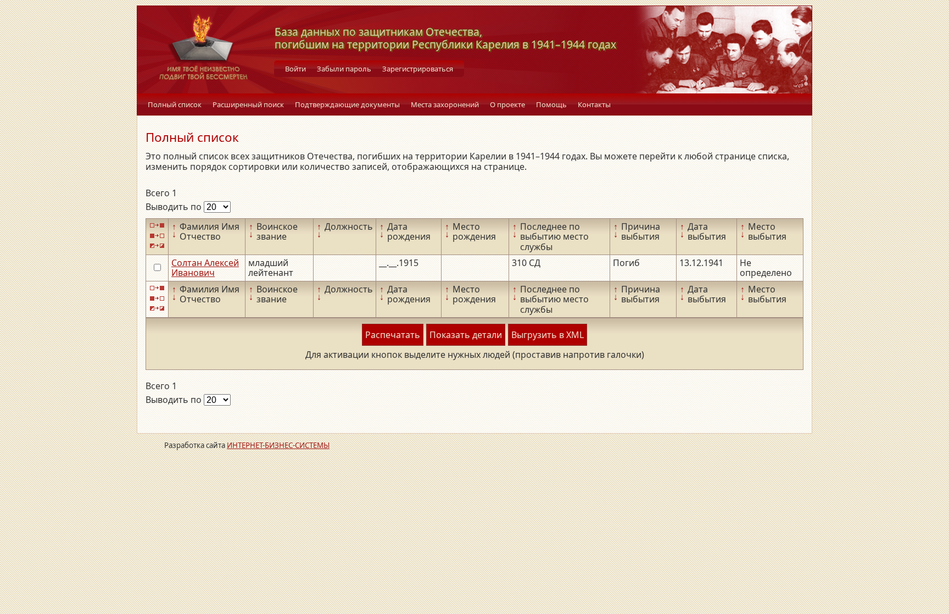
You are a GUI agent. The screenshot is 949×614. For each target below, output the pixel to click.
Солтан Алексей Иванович (205, 268)
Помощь (551, 104)
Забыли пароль (344, 69)
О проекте (507, 104)
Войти (295, 69)
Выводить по (175, 207)
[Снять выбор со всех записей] (157, 235)
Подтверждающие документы (347, 104)
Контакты (594, 104)
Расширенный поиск (248, 104)
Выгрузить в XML (547, 335)
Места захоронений (445, 104)
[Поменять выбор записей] (157, 246)
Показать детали (465, 335)
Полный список (175, 104)
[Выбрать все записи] (157, 226)
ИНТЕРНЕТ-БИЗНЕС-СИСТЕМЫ (278, 445)
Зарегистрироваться (417, 69)
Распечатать (392, 335)
